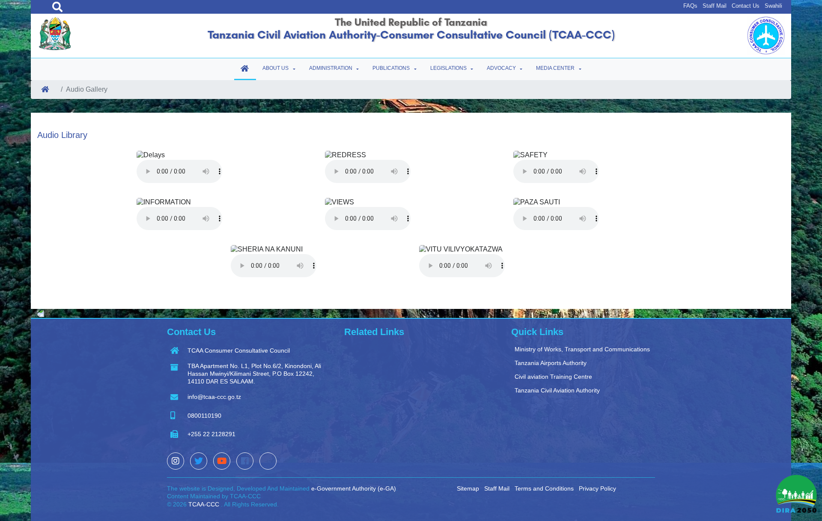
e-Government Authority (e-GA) (353, 488)
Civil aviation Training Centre (553, 376)
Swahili (773, 6)
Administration (330, 68)
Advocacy (501, 68)
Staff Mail (715, 6)
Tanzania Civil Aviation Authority (557, 390)
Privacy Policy (597, 488)
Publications (391, 68)
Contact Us (745, 6)
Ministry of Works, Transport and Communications (582, 349)
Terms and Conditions (544, 488)
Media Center (555, 68)
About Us (275, 68)
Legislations (448, 68)
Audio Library (62, 135)
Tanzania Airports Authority (551, 362)
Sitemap (468, 488)
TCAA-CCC (203, 504)
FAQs (690, 6)
